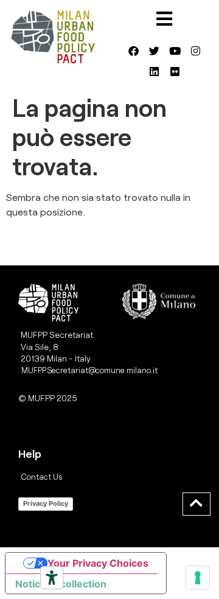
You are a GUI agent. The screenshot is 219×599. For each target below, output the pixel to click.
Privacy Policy (45, 503)
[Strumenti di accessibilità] (51, 577)
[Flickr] (174, 71)
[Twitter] (154, 50)
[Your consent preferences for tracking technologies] (197, 577)
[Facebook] (133, 50)
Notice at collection (60, 584)
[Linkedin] (154, 71)
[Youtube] (174, 50)
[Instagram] (195, 50)
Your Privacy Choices (97, 563)
